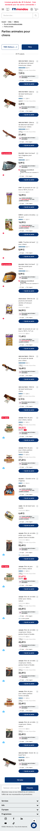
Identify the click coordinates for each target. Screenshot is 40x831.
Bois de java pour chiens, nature (25, 419)
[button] (8, 9)
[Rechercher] (36, 15)
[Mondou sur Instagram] (6, 818)
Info (3, 805)
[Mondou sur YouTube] (6, 823)
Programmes (6, 814)
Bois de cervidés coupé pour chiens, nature (27, 724)
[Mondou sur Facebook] (13, 818)
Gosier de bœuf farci (27, 754)
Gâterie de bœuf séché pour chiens (26, 94)
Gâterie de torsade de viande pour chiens (26, 358)
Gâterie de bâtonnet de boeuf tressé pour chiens (26, 63)
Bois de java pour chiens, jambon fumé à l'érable (25, 450)
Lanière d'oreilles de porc (27, 216)
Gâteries (16, 22)
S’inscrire (30, 788)
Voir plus (20, 780)
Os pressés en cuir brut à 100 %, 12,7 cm (27, 330)
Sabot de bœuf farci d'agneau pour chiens (27, 155)
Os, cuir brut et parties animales (13, 24)
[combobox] (20, 15)
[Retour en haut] (34, 821)
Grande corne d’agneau (27, 480)
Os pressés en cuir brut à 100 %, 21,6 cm (27, 189)
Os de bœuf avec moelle (27, 507)
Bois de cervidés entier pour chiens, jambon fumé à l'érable (27, 535)
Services (5, 801)
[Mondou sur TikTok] (14, 823)
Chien (10, 22)
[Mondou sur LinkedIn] (22, 818)
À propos (5, 809)
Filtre (30, 47)
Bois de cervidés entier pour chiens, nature (27, 599)
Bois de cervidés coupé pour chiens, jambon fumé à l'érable (27, 632)
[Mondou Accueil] (20, 9)
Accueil (4, 22)
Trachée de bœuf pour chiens (27, 243)
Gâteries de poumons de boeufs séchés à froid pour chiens (27, 302)
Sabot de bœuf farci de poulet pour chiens (27, 266)
